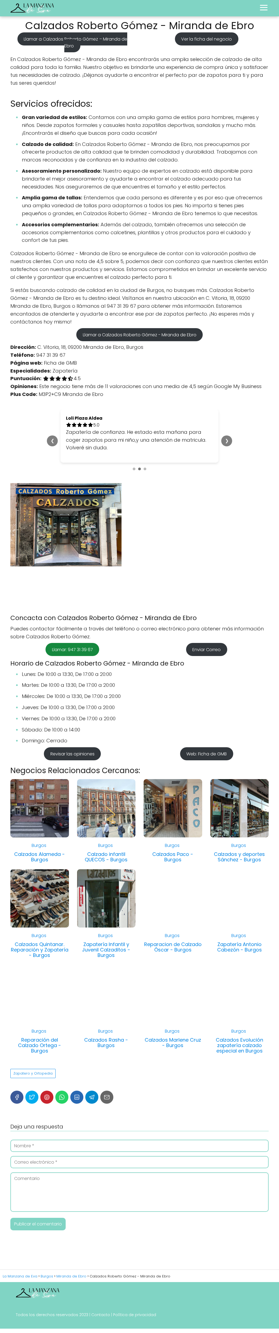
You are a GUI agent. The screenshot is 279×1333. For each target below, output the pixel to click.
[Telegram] (91, 1097)
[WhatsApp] (61, 1097)
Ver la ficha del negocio (206, 39)
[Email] (106, 1097)
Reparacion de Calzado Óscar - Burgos (173, 947)
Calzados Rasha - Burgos (106, 1042)
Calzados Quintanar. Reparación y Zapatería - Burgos (39, 950)
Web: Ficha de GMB (206, 754)
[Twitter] (31, 1097)
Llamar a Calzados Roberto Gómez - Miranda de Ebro (139, 334)
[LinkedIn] (76, 1097)
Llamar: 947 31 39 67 (72, 649)
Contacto (100, 1314)
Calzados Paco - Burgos (172, 857)
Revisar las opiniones (72, 754)
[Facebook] (16, 1097)
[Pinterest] (46, 1097)
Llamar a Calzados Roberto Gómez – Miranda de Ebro (75, 42)
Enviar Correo (206, 649)
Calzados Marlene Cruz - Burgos (173, 1042)
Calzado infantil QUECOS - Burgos (106, 857)
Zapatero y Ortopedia (33, 1073)
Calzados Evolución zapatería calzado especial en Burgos (239, 1045)
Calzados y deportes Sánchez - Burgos (239, 857)
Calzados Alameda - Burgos (39, 857)
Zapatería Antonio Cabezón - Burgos (239, 947)
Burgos (39, 845)
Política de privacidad (134, 1314)
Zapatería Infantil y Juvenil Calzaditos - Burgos (106, 950)
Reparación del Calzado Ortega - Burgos (39, 1045)
